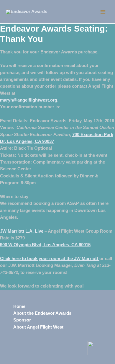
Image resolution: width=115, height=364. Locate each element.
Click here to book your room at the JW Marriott (49, 258)
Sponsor (22, 320)
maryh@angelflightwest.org (28, 100)
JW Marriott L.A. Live (21, 231)
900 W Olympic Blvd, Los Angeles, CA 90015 (45, 244)
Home (19, 306)
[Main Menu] (103, 12)
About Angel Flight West (38, 327)
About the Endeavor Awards (42, 313)
